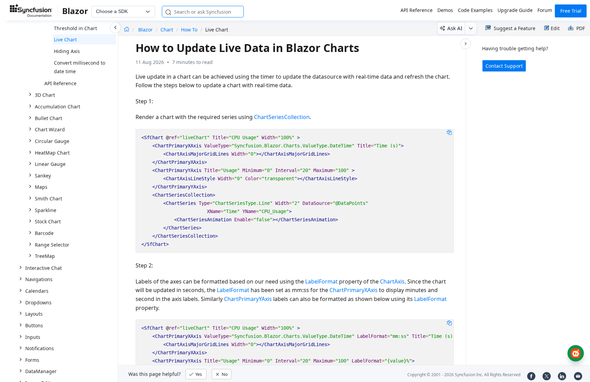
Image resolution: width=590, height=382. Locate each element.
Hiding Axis (67, 51)
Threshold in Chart (75, 28)
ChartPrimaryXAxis (353, 290)
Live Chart (65, 39)
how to (189, 29)
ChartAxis (392, 281)
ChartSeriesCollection (282, 117)
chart (166, 29)
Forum (544, 10)
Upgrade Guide (515, 10)
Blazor (146, 29)
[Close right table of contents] (466, 44)
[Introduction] (126, 29)
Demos (445, 10)
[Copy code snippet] (449, 132)
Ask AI (454, 28)
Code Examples (475, 10)
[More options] (471, 28)
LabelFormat (321, 281)
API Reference (417, 10)
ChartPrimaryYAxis (248, 299)
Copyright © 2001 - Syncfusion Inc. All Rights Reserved (463, 375)
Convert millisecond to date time (79, 67)
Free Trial (570, 11)
